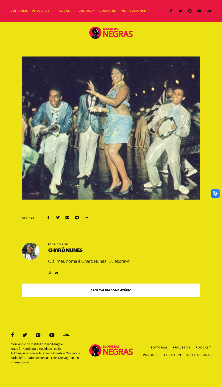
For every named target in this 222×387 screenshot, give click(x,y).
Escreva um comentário (111, 290)
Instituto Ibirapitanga (45, 344)
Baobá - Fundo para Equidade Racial (36, 348)
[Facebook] (171, 11)
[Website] (50, 272)
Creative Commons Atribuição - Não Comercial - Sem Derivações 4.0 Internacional (45, 358)
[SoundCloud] (209, 11)
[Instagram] (190, 11)
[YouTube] (199, 11)
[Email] (67, 217)
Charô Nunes (65, 249)
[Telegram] (77, 217)
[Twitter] (180, 11)
